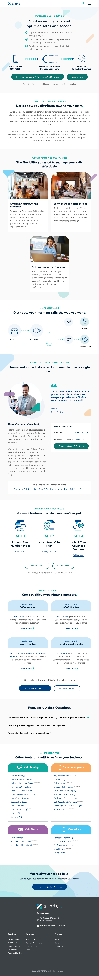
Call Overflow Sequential (21, 779)
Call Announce (60, 783)
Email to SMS (60, 849)
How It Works (20, 551)
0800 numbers (33, 653)
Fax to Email (59, 852)
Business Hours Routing (21, 790)
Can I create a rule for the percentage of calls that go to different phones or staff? (47, 717)
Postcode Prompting (63, 837)
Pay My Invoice (61, 946)
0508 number (62, 616)
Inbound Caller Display (64, 787)
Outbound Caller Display (65, 790)
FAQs (57, 939)
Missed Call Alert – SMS (20, 841)
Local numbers (60, 653)
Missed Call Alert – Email (21, 845)
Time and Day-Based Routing (23, 794)
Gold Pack (79, 439)
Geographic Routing (19, 802)
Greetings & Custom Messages (68, 805)
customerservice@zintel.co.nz (52, 925)
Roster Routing (17, 805)
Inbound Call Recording (64, 794)
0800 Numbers (14, 939)
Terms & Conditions (34, 943)
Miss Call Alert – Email (75, 489)
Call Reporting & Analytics (65, 802)
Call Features (78, 555)
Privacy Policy (31, 946)
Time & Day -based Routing (51, 489)
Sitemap (29, 949)
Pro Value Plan (81, 432)
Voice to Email (16, 837)
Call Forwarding (17, 775)
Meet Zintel (30, 939)
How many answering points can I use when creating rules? (36, 725)
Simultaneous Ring (18, 809)
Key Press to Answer (63, 775)
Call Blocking (59, 779)
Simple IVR (15, 813)
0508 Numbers (14, 943)
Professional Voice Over (64, 845)
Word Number (16, 653)
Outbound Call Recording (25, 489)
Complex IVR (16, 817)
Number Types (14, 946)
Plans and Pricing (15, 953)
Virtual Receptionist (63, 841)
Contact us (59, 943)
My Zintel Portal (61, 809)
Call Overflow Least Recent (22, 783)
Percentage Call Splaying (21, 787)
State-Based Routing (19, 798)
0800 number (19, 616)
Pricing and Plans (49, 551)
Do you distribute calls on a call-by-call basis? (29, 733)
